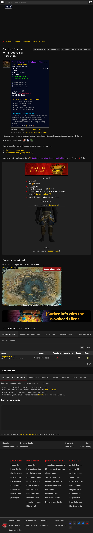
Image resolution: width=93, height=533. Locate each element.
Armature (26, 41)
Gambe (42, 41)
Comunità (69, 446)
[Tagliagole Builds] (76, 498)
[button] (47, 275)
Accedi (22, 434)
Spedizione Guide (33, 473)
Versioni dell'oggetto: (19, 129)
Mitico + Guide (16, 477)
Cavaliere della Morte (23, 93)
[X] (74, 523)
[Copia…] (82, 347)
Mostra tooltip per (18, 132)
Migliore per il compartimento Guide (55, 469)
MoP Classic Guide (34, 461)
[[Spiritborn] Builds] (76, 506)
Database (8, 41)
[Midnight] (14, 498)
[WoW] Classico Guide (55, 461)
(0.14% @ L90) (23, 79)
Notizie (5, 443)
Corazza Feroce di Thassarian (23, 101)
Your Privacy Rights (16, 525)
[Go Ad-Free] (85, 446)
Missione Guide (33, 481)
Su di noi (43, 520)
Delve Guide (15, 469)
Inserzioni (59, 520)
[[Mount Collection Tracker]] (46, 316)
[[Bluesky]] (79, 523)
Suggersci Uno (53, 251)
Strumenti (69, 443)
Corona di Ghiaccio (34, 264)
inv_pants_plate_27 (43, 194)
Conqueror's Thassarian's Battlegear (24, 99)
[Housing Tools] (26, 443)
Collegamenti (70, 49)
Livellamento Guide (16, 473)
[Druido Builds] (75, 485)
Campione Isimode (8, 357)
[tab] (9, 334)
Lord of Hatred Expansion (76, 465)
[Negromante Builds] (76, 489)
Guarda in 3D (84, 49)
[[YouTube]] (87, 523)
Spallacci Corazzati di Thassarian (24, 109)
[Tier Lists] (31, 506)
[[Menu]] (2, 2)
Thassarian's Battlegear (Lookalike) (19, 153)
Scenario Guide (32, 494)
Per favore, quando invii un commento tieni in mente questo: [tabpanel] (33, 408)
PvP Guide (49, 489)
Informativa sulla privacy (62, 525)
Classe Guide (16, 465)
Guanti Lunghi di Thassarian (22, 103)
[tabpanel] (46, 355)
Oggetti (17, 41)
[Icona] (6, 64)
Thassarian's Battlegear (14, 150)
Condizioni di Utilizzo (16, 530)
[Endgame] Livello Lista (76, 473)
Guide (88, 443)
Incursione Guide (16, 485)
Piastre (34, 41)
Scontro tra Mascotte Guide (34, 489)
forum (40, 395)
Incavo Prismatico (20, 83)
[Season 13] (74, 469)
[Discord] (70, 523)
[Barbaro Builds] (76, 481)
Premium (44, 525)
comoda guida (50, 390)
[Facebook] (83, 523)
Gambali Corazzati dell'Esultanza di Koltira (47, 158)
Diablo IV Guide (76, 461)
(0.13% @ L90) (22, 76)
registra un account (32, 434)
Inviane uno (53, 205)
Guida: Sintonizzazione (55, 465)
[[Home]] (4, 527)
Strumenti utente (31, 520)
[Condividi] (90, 2)
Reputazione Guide (34, 485)
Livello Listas (74, 477)
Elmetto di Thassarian (20, 105)
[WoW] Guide (16, 461)
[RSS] (70, 527)
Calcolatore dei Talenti (16, 489)
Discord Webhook (10, 446)
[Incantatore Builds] (76, 502)
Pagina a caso (30, 525)
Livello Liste (15, 494)
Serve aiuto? (14, 520)
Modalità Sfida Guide (34, 498)
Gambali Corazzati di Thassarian (24, 107)
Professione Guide (16, 481)
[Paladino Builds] (76, 494)
